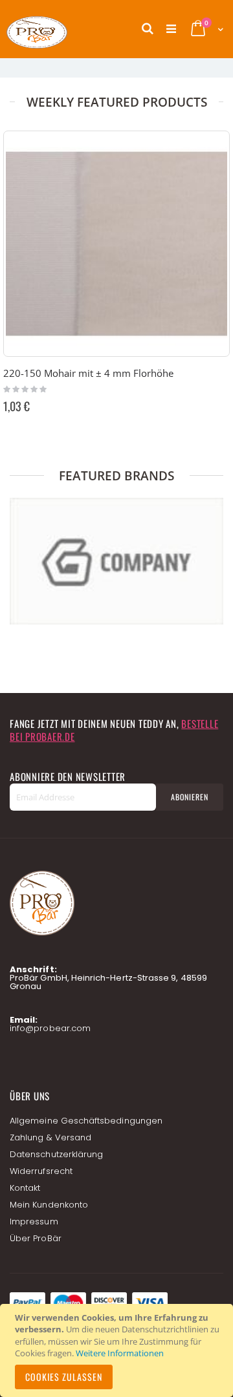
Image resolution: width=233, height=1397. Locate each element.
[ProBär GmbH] (61, 29)
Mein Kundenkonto (49, 1205)
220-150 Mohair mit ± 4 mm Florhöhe (88, 373)
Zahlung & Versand (50, 1137)
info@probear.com (50, 1028)
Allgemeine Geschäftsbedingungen (86, 1120)
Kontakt (25, 1188)
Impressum (34, 1221)
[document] (118, 1350)
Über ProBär (35, 1238)
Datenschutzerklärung (56, 1154)
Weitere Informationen (120, 1353)
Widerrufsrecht (41, 1171)
